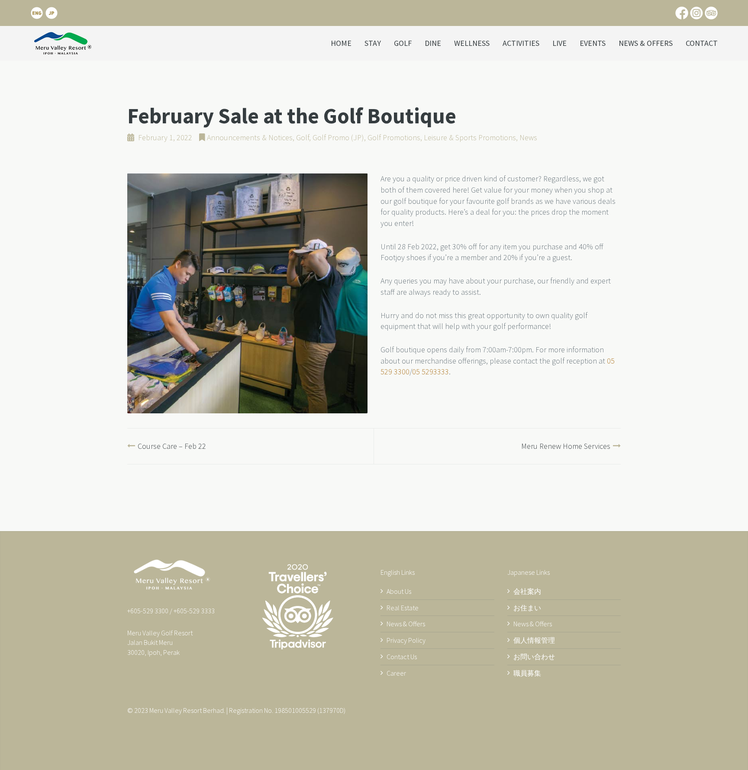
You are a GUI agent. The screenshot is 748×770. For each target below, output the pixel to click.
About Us (399, 591)
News (528, 137)
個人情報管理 (534, 640)
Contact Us (402, 656)
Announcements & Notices (250, 137)
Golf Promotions (394, 137)
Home (341, 43)
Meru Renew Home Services (565, 446)
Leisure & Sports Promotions (470, 137)
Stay (372, 43)
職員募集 (527, 673)
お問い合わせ (534, 656)
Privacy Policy (406, 640)
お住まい (527, 607)
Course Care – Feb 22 (172, 446)
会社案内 (527, 591)
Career (396, 673)
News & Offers (646, 43)
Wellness (472, 43)
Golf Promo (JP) (338, 137)
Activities (521, 43)
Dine (433, 43)
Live (559, 43)
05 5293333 (430, 372)
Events (593, 43)
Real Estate (403, 607)
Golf (403, 43)
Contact (702, 43)
